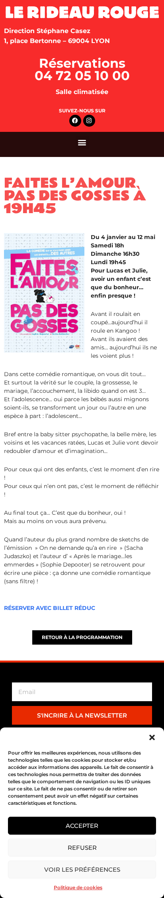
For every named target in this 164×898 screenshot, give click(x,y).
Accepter (82, 825)
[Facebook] (75, 121)
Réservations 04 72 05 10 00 (82, 69)
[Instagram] (89, 121)
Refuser (82, 847)
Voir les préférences (82, 869)
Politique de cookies (78, 887)
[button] (152, 737)
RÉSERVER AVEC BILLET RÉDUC (49, 608)
